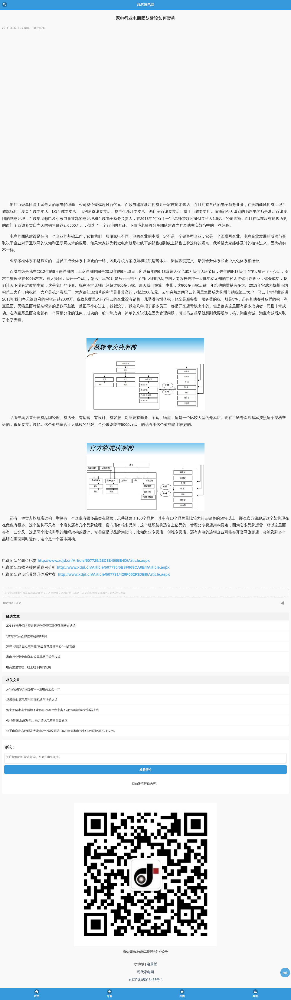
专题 (109, 996)
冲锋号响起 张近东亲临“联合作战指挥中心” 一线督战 (40, 646)
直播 (182, 996)
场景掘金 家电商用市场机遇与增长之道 (32, 699)
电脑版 (152, 964)
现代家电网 (145, 972)
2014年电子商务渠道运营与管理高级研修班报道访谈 (41, 625)
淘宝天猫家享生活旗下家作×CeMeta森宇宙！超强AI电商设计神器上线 (52, 710)
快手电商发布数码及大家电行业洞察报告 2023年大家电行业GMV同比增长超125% (60, 731)
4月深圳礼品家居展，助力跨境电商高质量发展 (37, 720)
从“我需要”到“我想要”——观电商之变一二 (33, 689)
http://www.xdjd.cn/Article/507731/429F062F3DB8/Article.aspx (114, 574)
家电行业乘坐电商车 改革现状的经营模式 (33, 656)
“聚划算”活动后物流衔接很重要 (26, 636)
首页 (36, 996)
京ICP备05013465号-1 (145, 980)
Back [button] (4, 4)
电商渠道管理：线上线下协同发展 (28, 667)
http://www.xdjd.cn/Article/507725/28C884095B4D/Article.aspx (94, 560)
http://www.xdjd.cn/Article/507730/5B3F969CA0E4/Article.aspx (113, 567)
